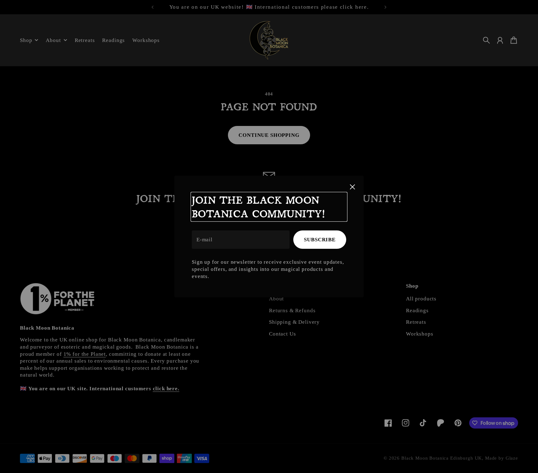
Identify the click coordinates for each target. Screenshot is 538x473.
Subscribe (320, 240)
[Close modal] (352, 187)
